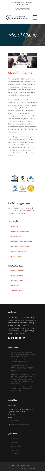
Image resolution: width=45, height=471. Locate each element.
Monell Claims (16, 257)
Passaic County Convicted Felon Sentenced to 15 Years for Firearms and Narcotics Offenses (22, 354)
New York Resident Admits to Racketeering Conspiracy (20, 361)
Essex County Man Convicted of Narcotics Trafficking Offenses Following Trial (21, 388)
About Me (13, 442)
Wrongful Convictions (19, 231)
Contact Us (14, 450)
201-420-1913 (23, 5)
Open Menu (35, 17)
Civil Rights (15, 226)
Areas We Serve (16, 291)
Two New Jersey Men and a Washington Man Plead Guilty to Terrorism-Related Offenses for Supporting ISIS (21, 368)
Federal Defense (16, 275)
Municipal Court (17, 281)
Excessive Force (16, 236)
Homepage (14, 439)
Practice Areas (15, 446)
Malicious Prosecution (19, 246)
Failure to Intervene (18, 252)
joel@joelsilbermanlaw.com (23, 2)
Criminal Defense (17, 270)
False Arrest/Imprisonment (21, 241)
